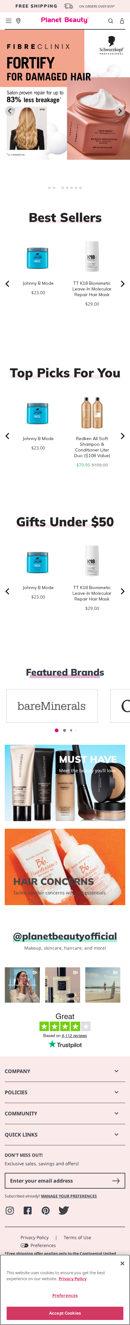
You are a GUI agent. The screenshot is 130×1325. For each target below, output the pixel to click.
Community (21, 1113)
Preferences (43, 1245)
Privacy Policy (35, 1237)
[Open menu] (8, 21)
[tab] (49, 188)
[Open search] (110, 21)
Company (17, 1071)
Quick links (21, 1134)
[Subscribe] (116, 1180)
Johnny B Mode (38, 283)
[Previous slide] (10, 111)
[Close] (122, 1263)
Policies (16, 1092)
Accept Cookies (65, 1313)
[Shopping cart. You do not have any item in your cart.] (122, 21)
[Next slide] (120, 111)
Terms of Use (77, 1237)
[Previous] (8, 284)
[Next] (122, 284)
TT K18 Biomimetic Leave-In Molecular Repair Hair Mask (92, 288)
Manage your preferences (69, 1196)
